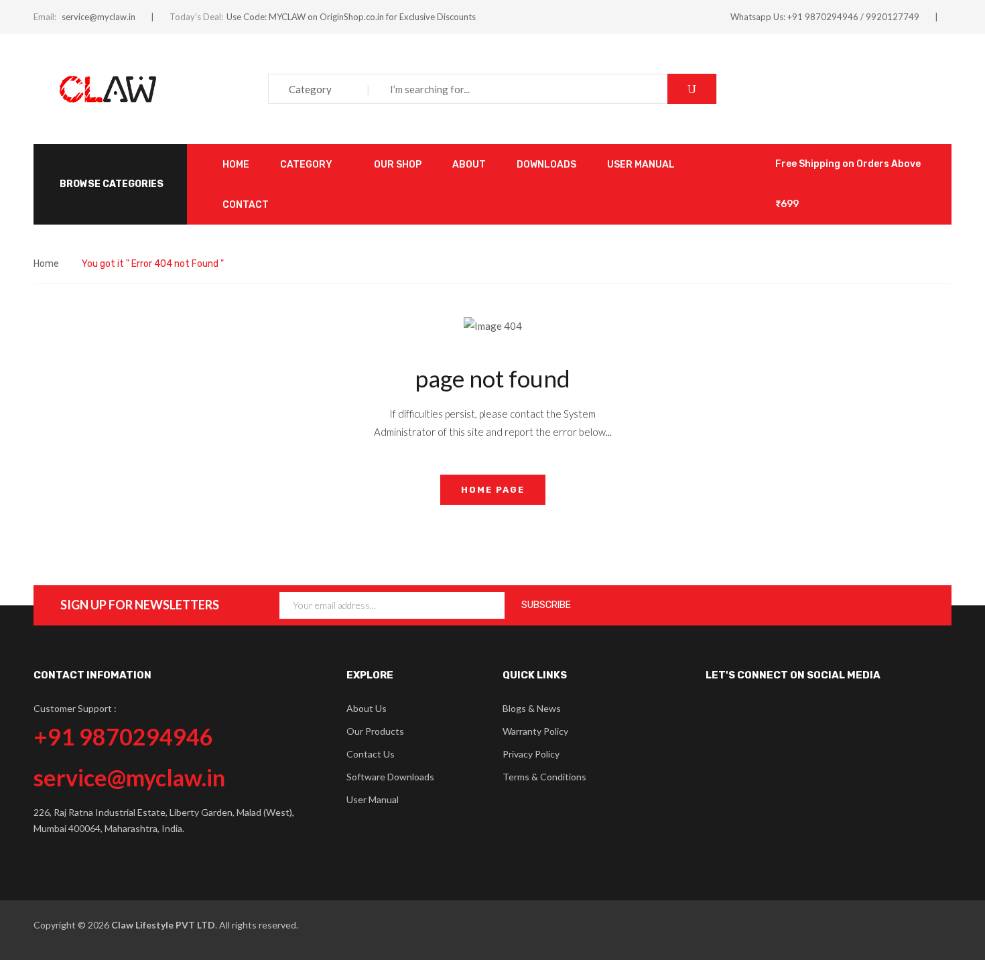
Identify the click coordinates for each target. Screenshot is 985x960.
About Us (366, 708)
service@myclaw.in (98, 16)
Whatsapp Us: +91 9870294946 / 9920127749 (824, 16)
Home (46, 263)
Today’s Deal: (196, 16)
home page (493, 490)
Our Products (375, 731)
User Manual (372, 799)
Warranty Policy (535, 731)
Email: (45, 16)
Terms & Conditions (544, 776)
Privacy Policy (531, 754)
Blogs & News (532, 708)
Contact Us (370, 754)
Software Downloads (390, 776)
